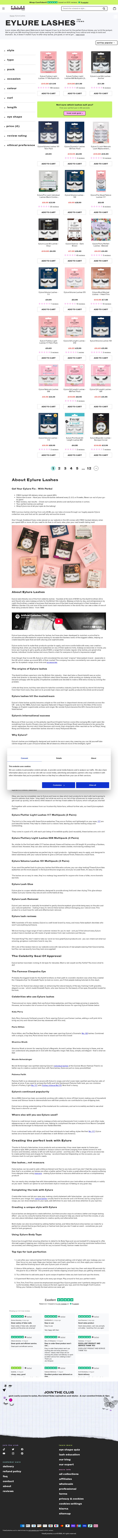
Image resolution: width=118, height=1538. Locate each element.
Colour (11, 88)
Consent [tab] (24, 758)
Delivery (8, 1466)
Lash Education (69, 1454)
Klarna (63, 1508)
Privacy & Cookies (71, 1498)
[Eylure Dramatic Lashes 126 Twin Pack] (74, 132)
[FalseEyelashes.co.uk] (18, 8)
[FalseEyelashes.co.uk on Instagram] (15, 1454)
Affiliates (65, 1478)
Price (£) (13, 126)
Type (10, 59)
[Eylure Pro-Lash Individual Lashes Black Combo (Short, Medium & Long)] (48, 181)
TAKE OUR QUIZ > (74, 113)
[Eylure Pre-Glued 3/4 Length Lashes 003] (74, 424)
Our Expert (66, 1464)
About (7, 1486)
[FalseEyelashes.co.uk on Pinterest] (24, 1454)
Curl (9, 97)
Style (10, 50)
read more (80, 34)
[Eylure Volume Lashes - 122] (74, 181)
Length (11, 107)
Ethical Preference (20, 145)
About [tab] (93, 758)
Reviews (8, 1491)
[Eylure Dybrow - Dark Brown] (74, 229)
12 (89, 468)
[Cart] (114, 8)
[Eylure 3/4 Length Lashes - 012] (74, 327)
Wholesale (66, 1483)
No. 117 (92, 1131)
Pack (10, 69)
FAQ (5, 1476)
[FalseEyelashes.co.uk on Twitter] (15, 1449)
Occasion (13, 78)
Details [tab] (59, 758)
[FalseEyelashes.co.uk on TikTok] (6, 1449)
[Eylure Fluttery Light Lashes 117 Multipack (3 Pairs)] (48, 62)
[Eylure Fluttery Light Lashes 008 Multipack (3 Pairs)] (74, 62)
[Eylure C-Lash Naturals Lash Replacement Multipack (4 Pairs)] (101, 132)
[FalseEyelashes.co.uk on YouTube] (6, 1454)
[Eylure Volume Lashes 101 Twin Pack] (48, 132)
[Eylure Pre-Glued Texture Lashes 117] (101, 181)
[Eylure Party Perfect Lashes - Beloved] (101, 229)
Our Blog (65, 1459)
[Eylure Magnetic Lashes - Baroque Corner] (101, 424)
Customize (57, 785)
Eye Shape (14, 116)
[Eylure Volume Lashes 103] (101, 327)
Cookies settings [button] (70, 1503)
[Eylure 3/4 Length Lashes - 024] (101, 375)
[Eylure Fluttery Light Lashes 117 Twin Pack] (48, 327)
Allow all (92, 785)
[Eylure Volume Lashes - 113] (48, 424)
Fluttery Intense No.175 (52, 1085)
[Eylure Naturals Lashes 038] (48, 375)
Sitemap (65, 1513)
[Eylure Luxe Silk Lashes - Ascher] (101, 62)
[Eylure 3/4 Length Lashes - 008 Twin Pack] (74, 375)
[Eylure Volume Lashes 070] (74, 278)
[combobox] (106, 43)
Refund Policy (12, 1471)
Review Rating (16, 135)
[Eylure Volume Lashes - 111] (48, 278)
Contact (8, 1481)
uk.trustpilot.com (33, 1530)
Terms (63, 1493)
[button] (3, 8)
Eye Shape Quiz (69, 1449)
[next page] (96, 468)
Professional (67, 1488)
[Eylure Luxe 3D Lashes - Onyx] (48, 229)
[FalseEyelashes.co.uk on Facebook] (24, 1449)
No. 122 (85, 1033)
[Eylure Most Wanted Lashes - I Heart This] (101, 278)
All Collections (68, 1474)
